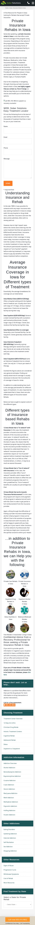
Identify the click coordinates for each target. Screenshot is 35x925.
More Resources (9, 883)
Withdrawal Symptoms (11, 874)
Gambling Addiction (10, 834)
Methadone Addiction (11, 802)
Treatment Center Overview (13, 719)
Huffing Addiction (9, 810)
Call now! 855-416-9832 (17, 919)
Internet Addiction (10, 838)
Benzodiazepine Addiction (12, 772)
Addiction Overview (10, 763)
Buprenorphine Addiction (12, 776)
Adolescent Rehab (10, 740)
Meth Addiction (9, 798)
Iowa (11, 8)
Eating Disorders (9, 829)
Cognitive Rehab (9, 736)
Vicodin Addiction (9, 815)
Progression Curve (10, 870)
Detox (6, 744)
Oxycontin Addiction (10, 806)
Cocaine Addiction (10, 780)
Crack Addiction (9, 785)
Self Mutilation (9, 842)
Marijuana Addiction (10, 793)
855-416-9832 (10, 705)
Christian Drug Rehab (11, 727)
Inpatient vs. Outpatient (12, 749)
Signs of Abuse (9, 866)
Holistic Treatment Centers (13, 731)
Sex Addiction (8, 847)
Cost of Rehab (8, 878)
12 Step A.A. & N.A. (10, 723)
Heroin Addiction (9, 789)
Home (6, 8)
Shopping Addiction (10, 851)
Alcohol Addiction (9, 768)
